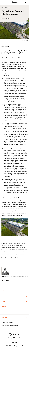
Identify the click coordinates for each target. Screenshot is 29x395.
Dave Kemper (6, 46)
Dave (2, 276)
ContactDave (5, 280)
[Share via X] (24, 41)
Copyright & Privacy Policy (14, 338)
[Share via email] (27, 41)
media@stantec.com (14, 325)
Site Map (14, 342)
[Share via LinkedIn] (22, 41)
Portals (14, 340)
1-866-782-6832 (9, 322)
